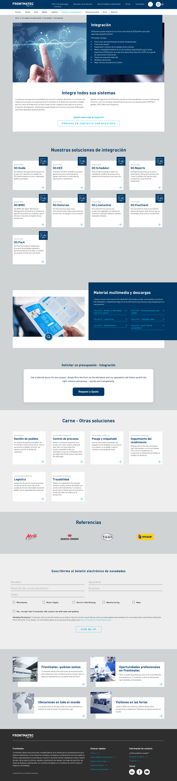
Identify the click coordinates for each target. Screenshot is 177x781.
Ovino (36, 12)
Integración (58, 18)
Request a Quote (88, 391)
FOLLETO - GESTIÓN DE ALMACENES (141, 326)
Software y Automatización (72, 12)
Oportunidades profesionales (108, 4)
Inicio (17, 18)
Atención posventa (92, 12)
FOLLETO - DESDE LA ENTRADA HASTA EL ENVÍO (108, 311)
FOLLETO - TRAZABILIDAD (142, 319)
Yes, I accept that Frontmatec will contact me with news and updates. (48, 611)
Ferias (128, 4)
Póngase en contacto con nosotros (88, 123)
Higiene (44, 12)
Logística (54, 12)
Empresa (114, 12)
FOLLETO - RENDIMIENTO (105, 325)
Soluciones (48, 18)
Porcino (18, 12)
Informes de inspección (99, 769)
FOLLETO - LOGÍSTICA (104, 319)
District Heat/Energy (86, 602)
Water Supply (53, 602)
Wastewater (22, 602)
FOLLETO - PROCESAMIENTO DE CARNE (145, 311)
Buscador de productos (82, 4)
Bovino (27, 12)
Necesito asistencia (136, 757)
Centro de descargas (60, 4)
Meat (138, 602)
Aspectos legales (97, 765)
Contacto (57, 6)
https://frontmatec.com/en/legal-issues (95, 620)
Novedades (140, 4)
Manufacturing (112, 602)
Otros (105, 12)
